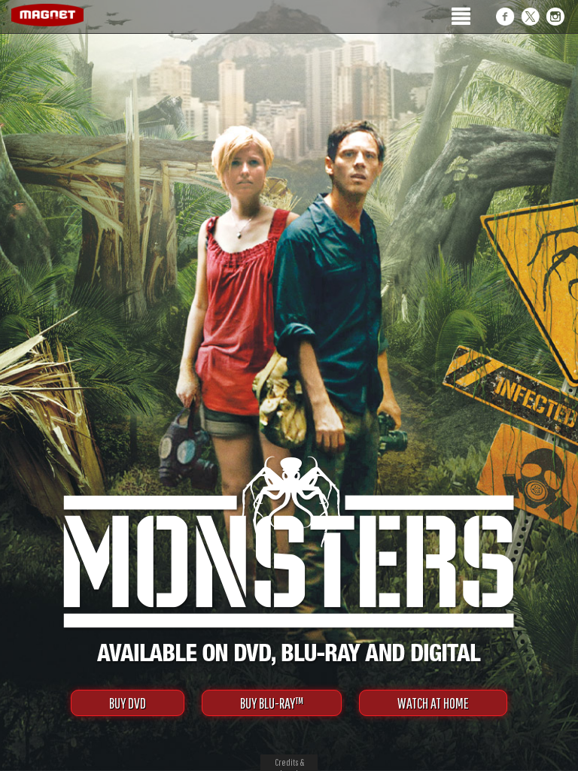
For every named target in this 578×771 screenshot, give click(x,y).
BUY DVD (127, 703)
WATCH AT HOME (433, 703)
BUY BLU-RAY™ (271, 703)
